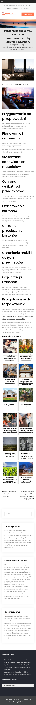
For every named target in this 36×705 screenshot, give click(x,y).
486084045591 (10, 5)
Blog (26, 84)
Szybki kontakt (28, 14)
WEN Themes (22, 702)
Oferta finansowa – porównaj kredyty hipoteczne (9, 494)
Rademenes (18, 84)
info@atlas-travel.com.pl (25, 5)
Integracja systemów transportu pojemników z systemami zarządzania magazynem (26, 495)
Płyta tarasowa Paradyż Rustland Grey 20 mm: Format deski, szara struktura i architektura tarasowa (18, 667)
